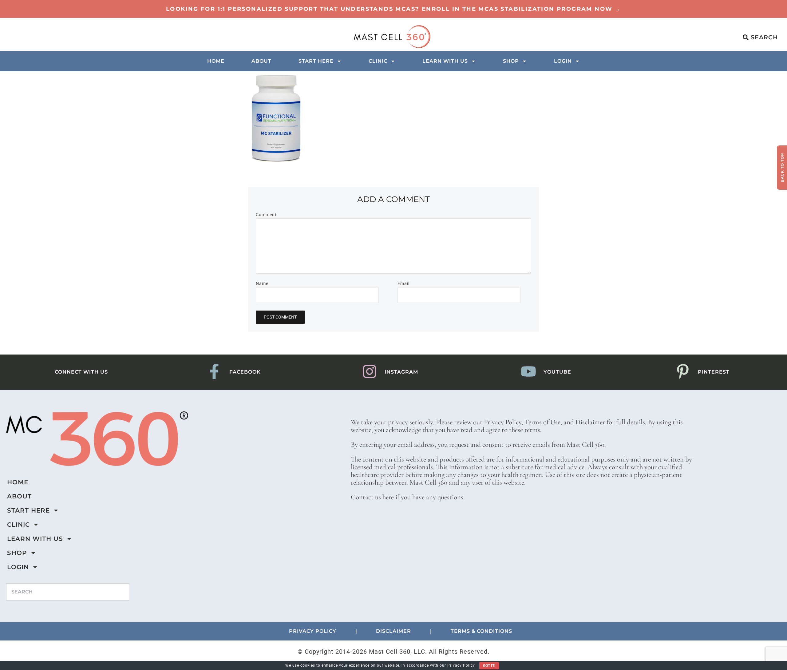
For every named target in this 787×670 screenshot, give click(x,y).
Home (215, 61)
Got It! (489, 666)
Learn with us (445, 61)
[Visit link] (393, 9)
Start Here (316, 61)
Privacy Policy (461, 665)
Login (563, 61)
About (261, 61)
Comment (266, 214)
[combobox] (67, 592)
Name (262, 283)
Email (403, 283)
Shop (511, 61)
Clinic (378, 61)
